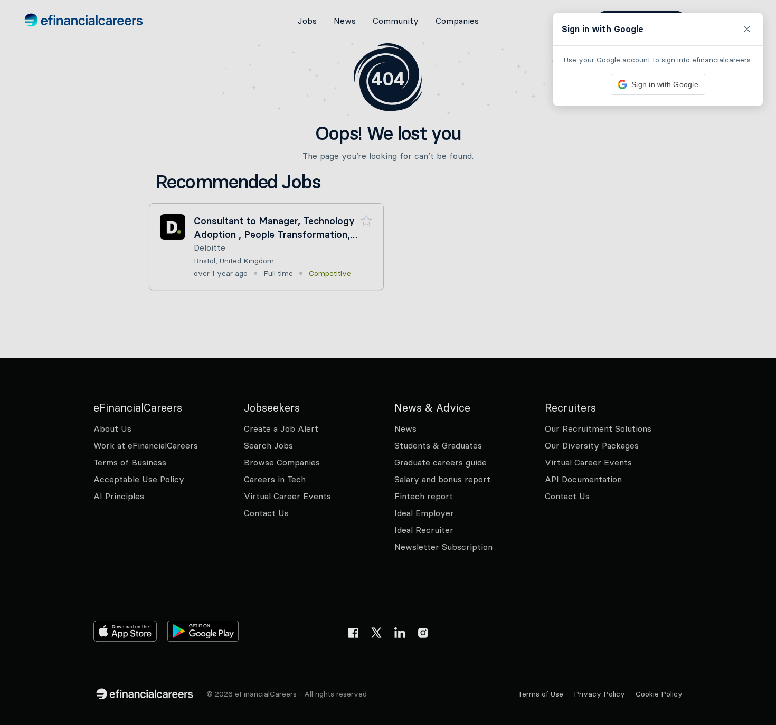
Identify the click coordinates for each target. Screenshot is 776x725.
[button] (388, 362)
